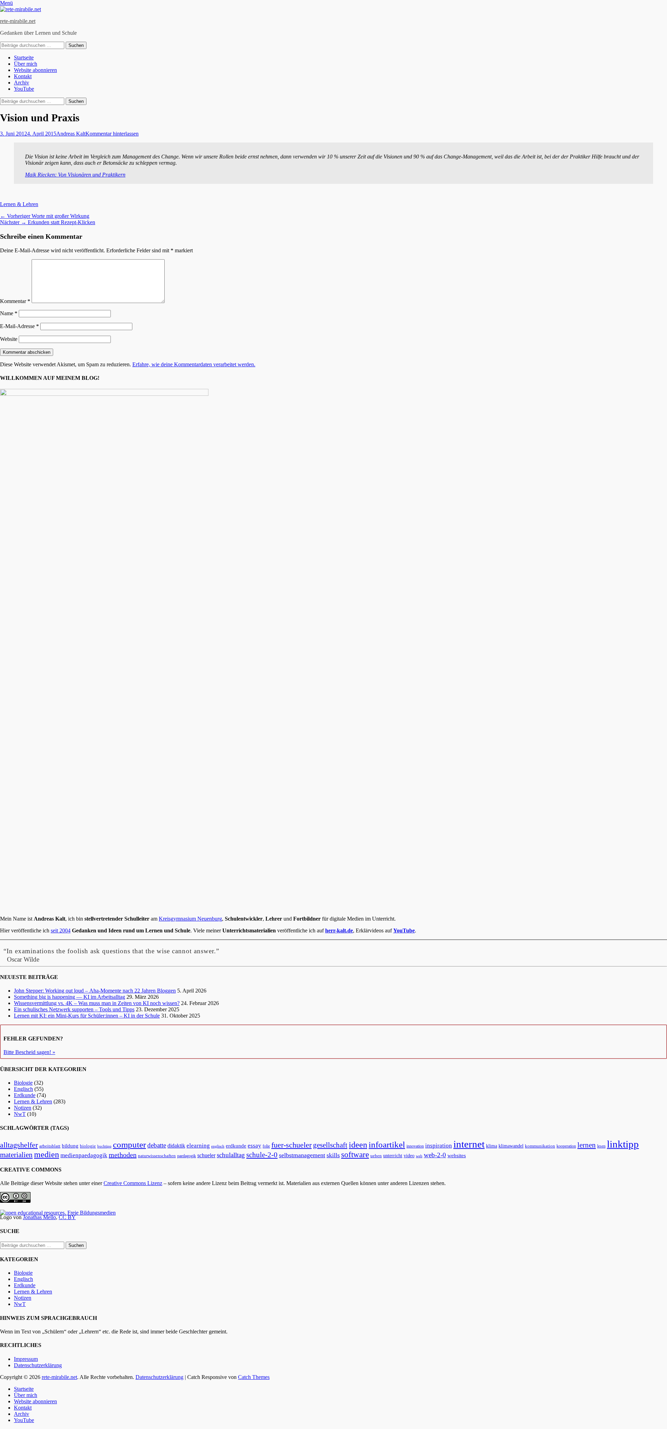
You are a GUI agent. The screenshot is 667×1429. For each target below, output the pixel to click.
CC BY (67, 1217)
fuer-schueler (291, 1145)
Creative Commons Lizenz (133, 1183)
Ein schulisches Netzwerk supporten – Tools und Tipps (74, 1009)
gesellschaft (330, 1145)
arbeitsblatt (49, 1146)
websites (456, 1155)
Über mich (25, 64)
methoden (123, 1155)
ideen (358, 1144)
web (419, 1156)
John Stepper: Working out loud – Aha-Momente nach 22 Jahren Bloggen (95, 991)
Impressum (26, 1359)
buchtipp (104, 1146)
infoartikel (387, 1144)
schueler (206, 1155)
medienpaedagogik (83, 1155)
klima (491, 1146)
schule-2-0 (262, 1155)
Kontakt (23, 76)
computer (129, 1144)
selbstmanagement (302, 1155)
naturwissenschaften (157, 1155)
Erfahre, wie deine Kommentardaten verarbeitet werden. (193, 364)
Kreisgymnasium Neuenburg (190, 919)
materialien (16, 1155)
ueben (376, 1155)
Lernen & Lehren (19, 204)
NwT (20, 1114)
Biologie (23, 1083)
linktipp (623, 1144)
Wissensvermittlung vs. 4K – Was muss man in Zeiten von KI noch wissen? (97, 1003)
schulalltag (231, 1155)
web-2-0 (435, 1155)
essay (254, 1145)
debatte (156, 1145)
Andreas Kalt (70, 134)
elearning (198, 1145)
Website (8, 339)
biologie (88, 1146)
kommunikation (540, 1146)
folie (266, 1146)
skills (333, 1155)
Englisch (23, 1089)
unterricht (392, 1155)
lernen (586, 1145)
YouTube (24, 89)
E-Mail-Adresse (19, 326)
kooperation (566, 1146)
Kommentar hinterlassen (112, 134)
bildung (70, 1146)
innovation (415, 1146)
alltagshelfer (19, 1145)
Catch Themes (254, 1377)
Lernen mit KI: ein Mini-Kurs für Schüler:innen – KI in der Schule (87, 1016)
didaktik (176, 1146)
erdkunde (236, 1146)
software (355, 1154)
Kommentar (15, 301)
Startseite (24, 57)
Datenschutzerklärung (38, 1365)
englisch (217, 1146)
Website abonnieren (35, 70)
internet (469, 1144)
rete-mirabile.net (17, 21)
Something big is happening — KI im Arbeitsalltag (69, 997)
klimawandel (511, 1146)
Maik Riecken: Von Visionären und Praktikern (75, 175)
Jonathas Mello (39, 1217)
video (409, 1155)
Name (8, 313)
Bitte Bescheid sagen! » (29, 1052)
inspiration (438, 1145)
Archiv (21, 82)
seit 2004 (61, 930)
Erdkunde (24, 1095)
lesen (601, 1146)
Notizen (22, 1108)
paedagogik (186, 1156)
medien (46, 1154)
